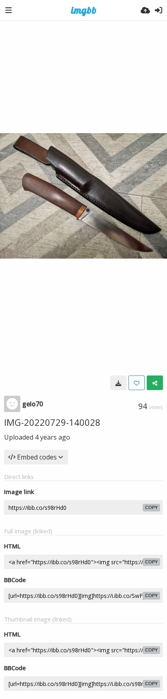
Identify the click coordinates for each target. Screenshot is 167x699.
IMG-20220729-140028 (52, 422)
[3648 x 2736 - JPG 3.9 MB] (118, 382)
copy (151, 507)
